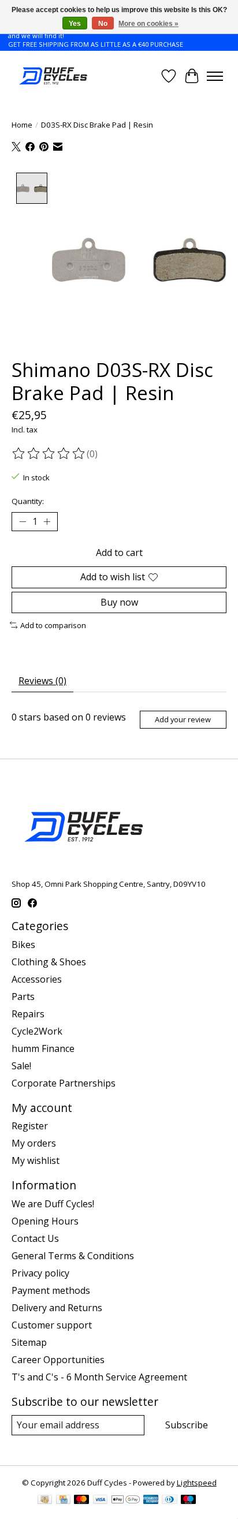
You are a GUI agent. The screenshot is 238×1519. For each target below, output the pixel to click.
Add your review (183, 719)
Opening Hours (45, 1221)
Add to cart (119, 552)
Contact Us (35, 1238)
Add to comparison (53, 625)
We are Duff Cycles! (53, 1203)
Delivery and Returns (57, 1307)
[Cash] (45, 1500)
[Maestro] (188, 1500)
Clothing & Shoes (49, 962)
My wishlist (36, 1160)
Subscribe (186, 1425)
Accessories (37, 979)
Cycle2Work (37, 1031)
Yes (75, 24)
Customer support (52, 1325)
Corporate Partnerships (64, 1083)
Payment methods (51, 1290)
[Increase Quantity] (46, 521)
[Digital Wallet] (125, 1500)
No (102, 24)
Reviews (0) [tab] (42, 680)
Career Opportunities (58, 1359)
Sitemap (29, 1342)
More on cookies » (148, 24)
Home (22, 125)
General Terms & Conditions (73, 1255)
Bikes (23, 944)
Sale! (21, 1065)
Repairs (28, 1013)
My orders (34, 1143)
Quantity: (28, 501)
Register (30, 1125)
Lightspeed (197, 1482)
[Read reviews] (49, 454)
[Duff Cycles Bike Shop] (52, 76)
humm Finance (43, 1048)
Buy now (119, 602)
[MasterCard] (81, 1500)
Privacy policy (40, 1273)
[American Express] (150, 1500)
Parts (23, 996)
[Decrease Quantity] (22, 521)
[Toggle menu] (214, 76)
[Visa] (100, 1500)
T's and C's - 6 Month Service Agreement (99, 1377)
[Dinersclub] (169, 1500)
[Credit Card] (63, 1500)
